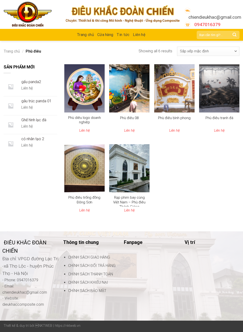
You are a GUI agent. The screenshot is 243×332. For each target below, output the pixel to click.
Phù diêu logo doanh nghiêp (84, 120)
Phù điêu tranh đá (219, 118)
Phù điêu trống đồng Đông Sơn (84, 199)
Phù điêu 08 (129, 118)
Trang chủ (12, 51)
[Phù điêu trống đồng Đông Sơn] (84, 168)
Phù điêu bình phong (174, 118)
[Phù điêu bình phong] (174, 88)
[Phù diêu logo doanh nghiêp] (84, 88)
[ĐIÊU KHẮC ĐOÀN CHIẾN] (31, 14)
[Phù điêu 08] (129, 88)
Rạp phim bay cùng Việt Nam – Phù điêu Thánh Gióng (129, 202)
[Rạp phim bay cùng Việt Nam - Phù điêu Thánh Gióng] (129, 168)
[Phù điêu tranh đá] (219, 88)
